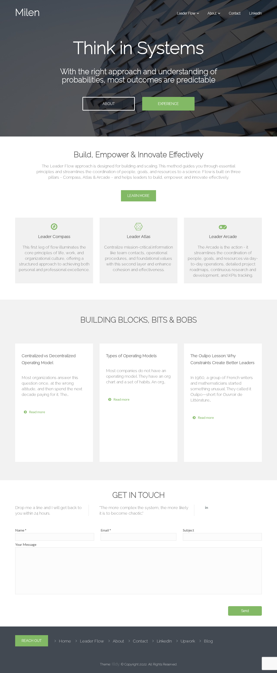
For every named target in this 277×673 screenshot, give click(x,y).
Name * (20, 530)
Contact (235, 13)
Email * (106, 530)
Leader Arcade (223, 236)
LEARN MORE (138, 196)
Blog (208, 641)
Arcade (103, 177)
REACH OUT (32, 641)
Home (65, 641)
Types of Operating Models (131, 355)
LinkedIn (255, 13)
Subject (188, 530)
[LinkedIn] (206, 507)
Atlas (87, 177)
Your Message (25, 544)
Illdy (115, 664)
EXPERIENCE (168, 104)
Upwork (188, 641)
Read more (37, 412)
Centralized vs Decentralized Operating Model (49, 359)
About (212, 13)
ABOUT (109, 104)
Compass (72, 177)
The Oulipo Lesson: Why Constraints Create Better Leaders (222, 359)
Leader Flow (186, 13)
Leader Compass (54, 236)
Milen (27, 12)
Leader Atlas (138, 236)
